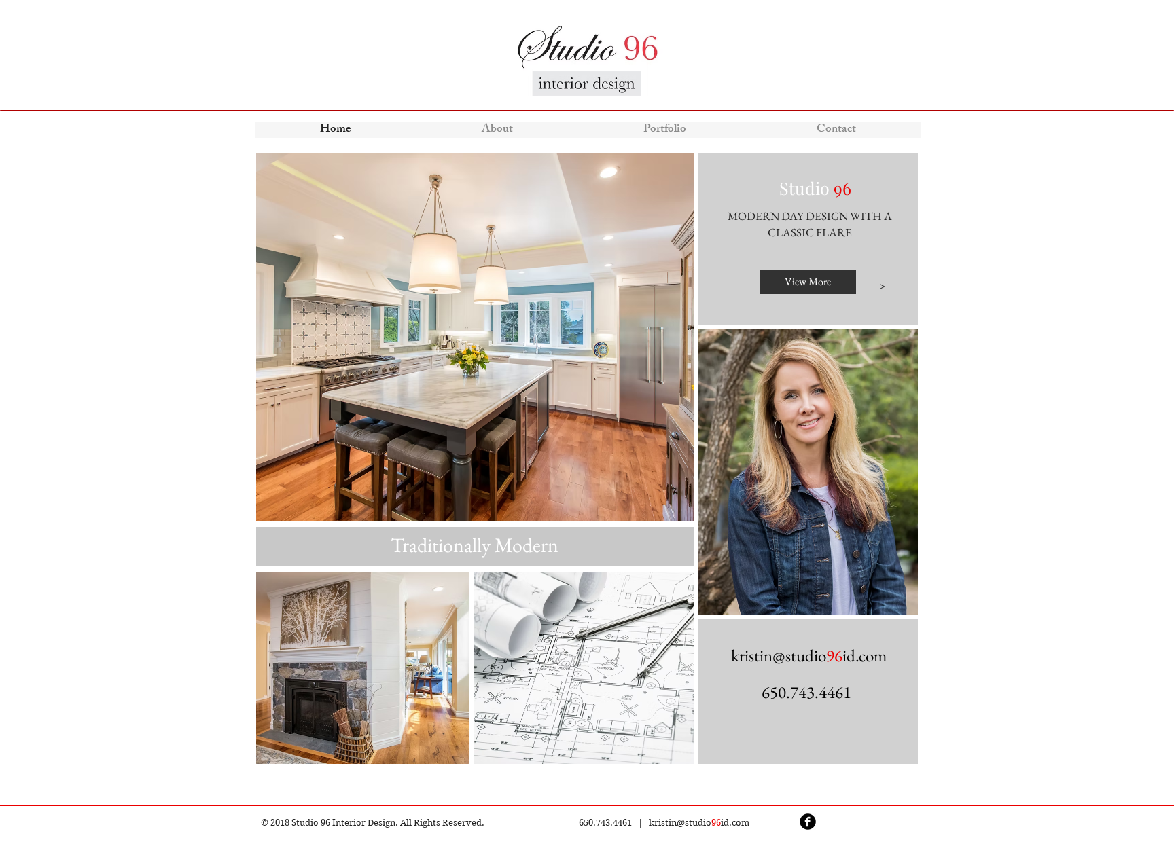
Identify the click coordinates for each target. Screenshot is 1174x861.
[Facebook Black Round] (808, 821)
